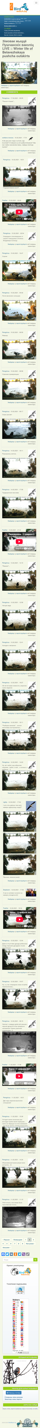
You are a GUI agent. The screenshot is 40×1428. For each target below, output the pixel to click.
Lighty (5, 802)
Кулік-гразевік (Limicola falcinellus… (14, 33)
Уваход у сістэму (14, 1393)
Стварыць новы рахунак (14, 1397)
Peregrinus (5, 98)
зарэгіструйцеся (15, 85)
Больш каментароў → (10, 26)
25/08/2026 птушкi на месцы (12, 19)
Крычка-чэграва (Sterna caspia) (13, 35)
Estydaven (6, 890)
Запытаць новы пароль (13, 1399)
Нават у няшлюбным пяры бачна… (14, 21)
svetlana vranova (7, 138)
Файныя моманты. (9, 23)
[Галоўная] (19, 7)
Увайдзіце (4, 85)
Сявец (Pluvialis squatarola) (12, 30)
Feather (4, 200)
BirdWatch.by (12, 1422)
